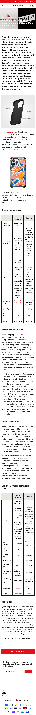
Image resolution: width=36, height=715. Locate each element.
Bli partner (17, 686)
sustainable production (14, 442)
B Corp (18, 588)
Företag (17, 678)
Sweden (18, 309)
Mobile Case (12, 17)
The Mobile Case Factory (18, 302)
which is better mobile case (14, 39)
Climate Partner (18, 593)
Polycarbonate (29, 542)
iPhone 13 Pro (4, 17)
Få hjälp (17, 682)
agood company (8, 132)
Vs (16, 17)
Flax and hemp (18, 543)
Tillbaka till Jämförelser (19, 651)
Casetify (29, 593)
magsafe (19, 452)
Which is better (21, 17)
